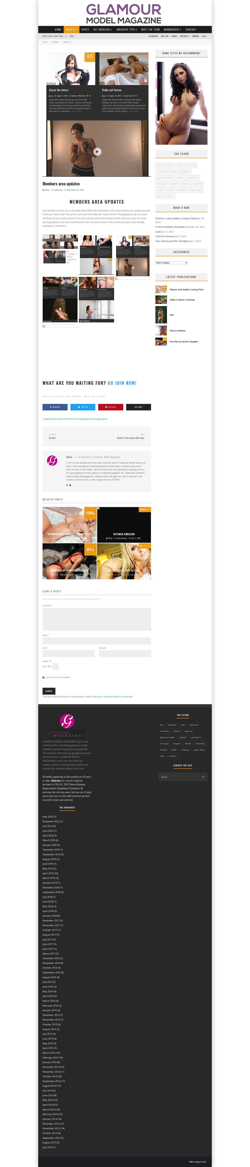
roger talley (196, 190)
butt (180, 165)
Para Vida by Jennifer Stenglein (172, 241)
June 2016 (48, 986)
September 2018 (51, 892)
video (102, 396)
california (48, 396)
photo (87, 396)
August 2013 (49, 1142)
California (58, 190)
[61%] (161, 344)
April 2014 (48, 1104)
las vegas (161, 184)
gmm (68, 396)
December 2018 (51, 887)
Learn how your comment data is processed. (109, 696)
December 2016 (51, 958)
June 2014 (48, 1095)
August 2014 (49, 1085)
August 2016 (49, 977)
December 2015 (51, 1015)
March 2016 (49, 1000)
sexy (95, 396)
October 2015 (50, 1024)
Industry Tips (126, 29)
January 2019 (50, 882)
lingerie (174, 184)
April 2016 (48, 996)
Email (45, 648)
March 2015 (49, 1052)
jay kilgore (193, 177)
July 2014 (47, 1090)
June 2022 (48, 830)
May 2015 (48, 1043)
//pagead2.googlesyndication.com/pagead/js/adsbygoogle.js (75, 418)
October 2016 (50, 967)
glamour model (164, 177)
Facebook (153, 36)
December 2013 (51, 1123)
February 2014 (50, 1114)
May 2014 (48, 1100)
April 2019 (48, 873)
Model (185, 184)
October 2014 (50, 1076)
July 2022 (47, 826)
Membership (171, 29)
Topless (169, 196)
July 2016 (47, 981)
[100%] (161, 292)
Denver (174, 171)
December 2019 (51, 849)
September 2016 (51, 972)
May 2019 (48, 868)
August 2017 (49, 934)
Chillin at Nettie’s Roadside (169, 227)
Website (102, 648)
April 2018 (48, 911)
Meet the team (150, 29)
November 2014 (51, 1071)
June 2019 (48, 863)
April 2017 (48, 949)
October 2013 (50, 1133)
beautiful (169, 165)
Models (70, 29)
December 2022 (51, 821)
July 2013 (47, 1147)
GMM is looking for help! (197, 1162)
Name (46, 635)
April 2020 (48, 835)
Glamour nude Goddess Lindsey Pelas (175, 218)
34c (159, 165)
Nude (171, 190)
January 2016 (50, 1010)
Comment (47, 605)
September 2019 (51, 854)
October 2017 (50, 930)
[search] (203, 777)
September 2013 (51, 1138)
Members (78, 396)
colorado (59, 396)
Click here (56, 780)
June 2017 (48, 944)
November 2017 (51, 925)
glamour (186, 171)
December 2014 (51, 1067)
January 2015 (50, 1062)
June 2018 (48, 901)
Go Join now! (122, 383)
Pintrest (184, 36)
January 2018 (50, 915)
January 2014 (50, 1119)
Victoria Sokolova (78, 36)
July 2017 (47, 939)
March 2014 (49, 1109)
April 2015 (48, 1048)
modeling (197, 184)
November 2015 (51, 1019)
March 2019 (49, 878)
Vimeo (174, 36)
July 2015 (47, 1033)
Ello (204, 36)
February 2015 (50, 1057)
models (160, 190)
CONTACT (191, 29)
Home (58, 29)
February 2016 (50, 1005)
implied (180, 177)
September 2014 (51, 1081)
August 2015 (49, 1029)
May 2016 (48, 991)
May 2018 (48, 906)
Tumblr (195, 36)
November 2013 (51, 1128)
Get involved (101, 29)
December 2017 (51, 920)
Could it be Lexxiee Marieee (130, 436)
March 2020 (49, 840)
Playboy (182, 190)
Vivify (85, 29)
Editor (47, 189)
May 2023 (48, 816)
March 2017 (49, 953)
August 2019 (49, 859)
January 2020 (50, 845)
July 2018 (47, 897)
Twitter (165, 36)
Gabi (157, 231)
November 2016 (51, 963)
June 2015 (48, 1038)
